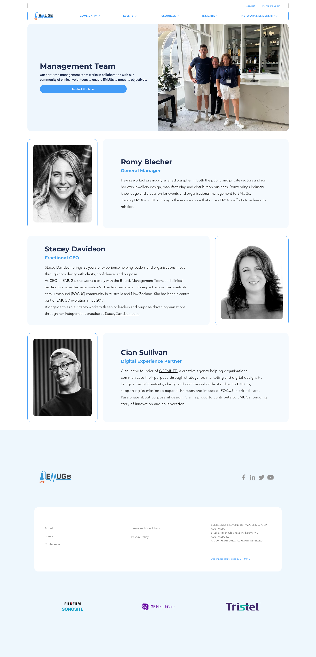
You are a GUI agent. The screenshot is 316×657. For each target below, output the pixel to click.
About (49, 528)
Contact (250, 5)
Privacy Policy (139, 537)
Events (49, 536)
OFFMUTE (168, 371)
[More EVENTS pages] (135, 16)
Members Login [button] (271, 5)
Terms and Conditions (145, 528)
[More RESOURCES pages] (178, 16)
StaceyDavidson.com (122, 313)
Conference (52, 544)
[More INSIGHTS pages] (217, 16)
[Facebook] (243, 477)
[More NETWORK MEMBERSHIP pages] (276, 16)
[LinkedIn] (252, 477)
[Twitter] (261, 477)
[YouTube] (270, 477)
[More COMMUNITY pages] (99, 16)
